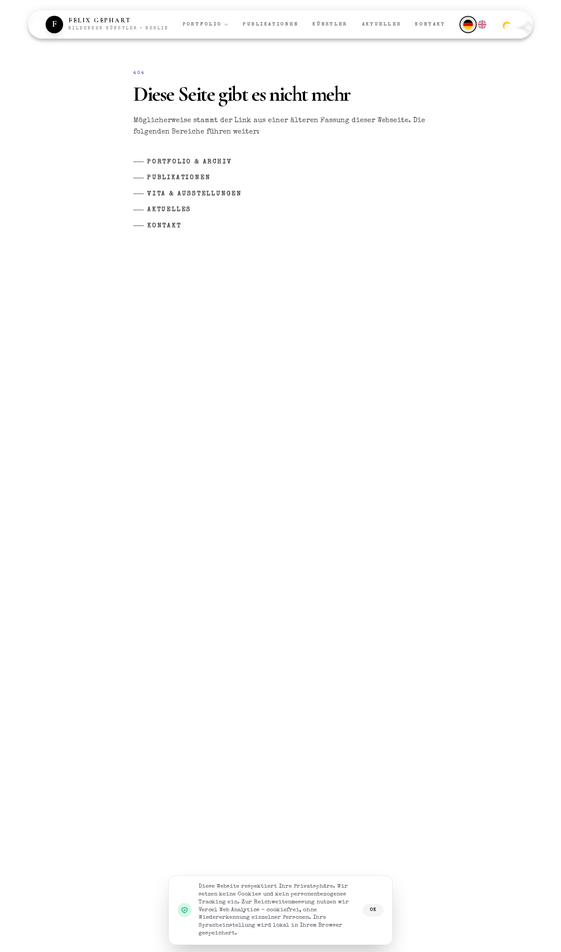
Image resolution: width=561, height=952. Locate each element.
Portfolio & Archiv (189, 162)
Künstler (330, 24)
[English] (482, 25)
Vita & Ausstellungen (194, 194)
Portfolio (202, 24)
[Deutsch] (468, 24)
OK (373, 909)
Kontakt (430, 24)
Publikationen (270, 24)
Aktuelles (381, 24)
